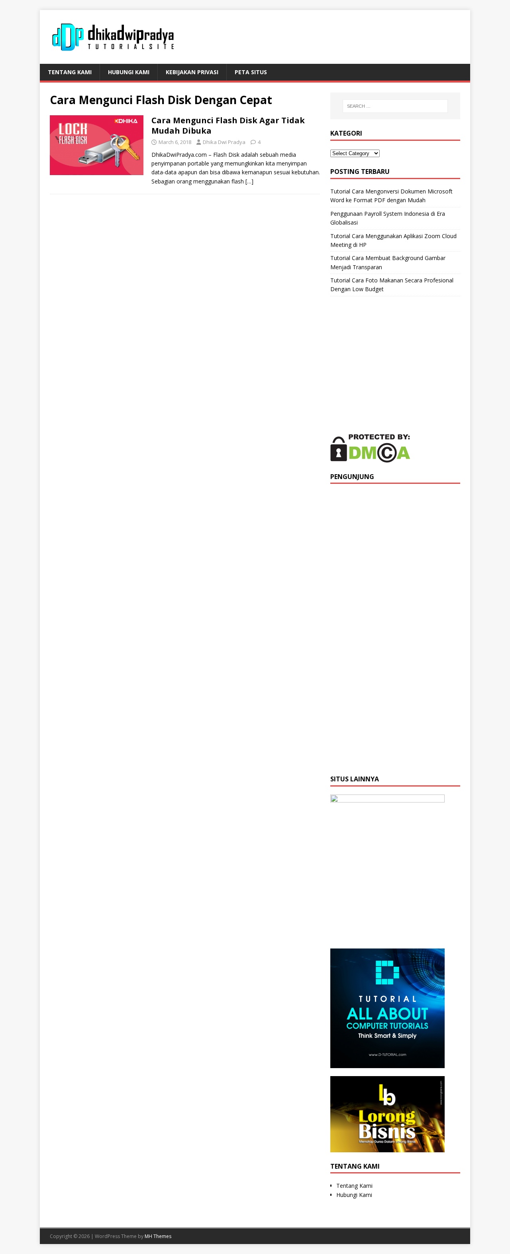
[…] (249, 181)
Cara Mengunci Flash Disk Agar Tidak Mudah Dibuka (228, 125)
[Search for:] (395, 106)
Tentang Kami (70, 72)
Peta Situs (251, 72)
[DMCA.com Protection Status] (370, 457)
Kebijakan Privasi (192, 72)
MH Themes (158, 1236)
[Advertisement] (395, 365)
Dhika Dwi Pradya (224, 142)
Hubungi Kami (128, 72)
